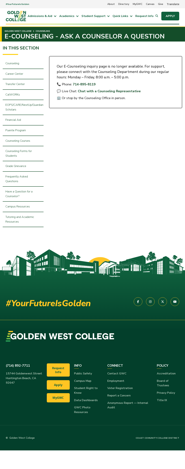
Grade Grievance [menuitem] (15, 166)
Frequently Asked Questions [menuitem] (16, 179)
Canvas (150, 4)
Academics (66, 16)
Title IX (162, 400)
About (111, 4)
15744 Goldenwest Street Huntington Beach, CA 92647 (24, 378)
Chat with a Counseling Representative (109, 91)
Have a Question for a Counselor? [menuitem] (19, 194)
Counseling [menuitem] (12, 63)
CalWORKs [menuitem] (12, 95)
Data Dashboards (86, 400)
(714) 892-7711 (18, 365)
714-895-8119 (84, 84)
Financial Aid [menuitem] (13, 120)
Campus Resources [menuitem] (17, 207)
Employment (115, 381)
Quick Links (120, 16)
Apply (170, 16)
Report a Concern (119, 396)
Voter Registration (120, 388)
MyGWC (137, 4)
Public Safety (83, 373)
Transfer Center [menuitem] (15, 84)
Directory (123, 4)
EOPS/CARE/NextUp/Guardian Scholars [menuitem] (24, 107)
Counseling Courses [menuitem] (17, 141)
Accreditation (166, 373)
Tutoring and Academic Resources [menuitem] (19, 219)
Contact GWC (116, 373)
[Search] (156, 16)
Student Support (93, 16)
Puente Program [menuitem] (15, 130)
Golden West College (18, 31)
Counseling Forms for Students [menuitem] (18, 153)
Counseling (42, 31)
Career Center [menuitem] (14, 74)
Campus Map (82, 381)
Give (160, 4)
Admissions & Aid (40, 16)
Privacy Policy (166, 393)
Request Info (144, 16)
